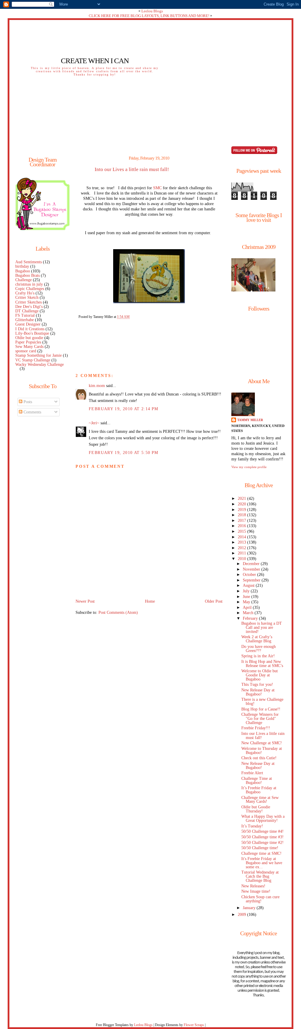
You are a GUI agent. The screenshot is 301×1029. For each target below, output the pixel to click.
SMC (157, 188)
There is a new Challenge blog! (262, 701)
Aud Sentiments (28, 262)
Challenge (23, 280)
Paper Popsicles (28, 342)
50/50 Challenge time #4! (262, 831)
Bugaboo (22, 271)
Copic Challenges (29, 288)
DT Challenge (27, 311)
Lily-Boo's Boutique (32, 333)
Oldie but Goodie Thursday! (255, 809)
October (250, 574)
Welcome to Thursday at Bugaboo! (261, 750)
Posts (27, 402)
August (249, 585)
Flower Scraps (194, 1025)
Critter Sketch (27, 297)
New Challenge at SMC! (261, 743)
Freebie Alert (252, 773)
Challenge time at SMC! (261, 853)
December (252, 564)
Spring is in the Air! (258, 656)
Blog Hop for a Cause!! (260, 709)
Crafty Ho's (24, 293)
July (247, 591)
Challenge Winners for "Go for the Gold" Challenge (260, 718)
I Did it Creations (29, 329)
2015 (242, 531)
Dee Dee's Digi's (29, 306)
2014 (242, 537)
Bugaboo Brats (27, 275)
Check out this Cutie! (259, 758)
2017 (242, 520)
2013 (242, 542)
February (251, 618)
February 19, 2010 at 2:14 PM (123, 409)
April (248, 607)
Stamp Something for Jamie (38, 355)
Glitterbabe (24, 320)
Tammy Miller (250, 420)
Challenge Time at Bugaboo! (256, 780)
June (247, 596)
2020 (242, 504)
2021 (242, 498)
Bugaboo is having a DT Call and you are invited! (261, 627)
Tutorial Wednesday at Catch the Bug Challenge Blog (260, 876)
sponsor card (25, 351)
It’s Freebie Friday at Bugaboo (258, 790)
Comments (31, 412)
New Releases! (253, 886)
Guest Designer (28, 324)
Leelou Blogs (152, 11)
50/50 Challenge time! (259, 848)
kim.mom (97, 385)
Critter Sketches (28, 302)
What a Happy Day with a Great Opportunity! (263, 818)
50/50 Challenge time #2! (262, 842)
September (252, 580)
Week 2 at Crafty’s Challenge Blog (256, 639)
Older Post (214, 601)
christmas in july (29, 284)
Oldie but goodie (29, 338)
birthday (22, 266)
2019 (242, 509)
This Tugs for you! (257, 684)
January (250, 908)
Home (150, 601)
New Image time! (255, 891)
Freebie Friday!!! (255, 728)
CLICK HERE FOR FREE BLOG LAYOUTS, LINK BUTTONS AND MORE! (149, 16)
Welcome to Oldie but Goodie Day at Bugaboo (259, 675)
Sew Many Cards (29, 346)
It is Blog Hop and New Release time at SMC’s (262, 663)
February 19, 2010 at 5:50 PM (123, 452)
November (252, 569)
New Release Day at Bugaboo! (258, 692)
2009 (242, 914)
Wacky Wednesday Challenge (39, 364)
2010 (242, 559)
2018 (242, 515)
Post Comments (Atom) (118, 612)
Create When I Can (95, 61)
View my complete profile (249, 467)
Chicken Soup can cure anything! (260, 899)
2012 (242, 548)
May (247, 602)
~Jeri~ (94, 423)
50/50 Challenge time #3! (262, 837)
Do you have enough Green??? (258, 648)
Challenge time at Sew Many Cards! (260, 799)
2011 (242, 553)
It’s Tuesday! (252, 826)
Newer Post (85, 601)
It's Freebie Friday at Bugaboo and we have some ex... (261, 863)
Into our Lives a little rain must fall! (132, 169)
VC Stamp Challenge (32, 360)
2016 (242, 526)
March (249, 613)
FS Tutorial (25, 315)
